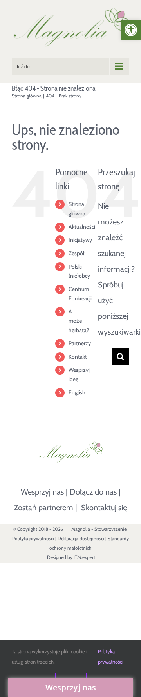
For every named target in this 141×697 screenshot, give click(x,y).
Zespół (76, 253)
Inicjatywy (80, 239)
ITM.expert (84, 557)
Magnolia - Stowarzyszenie (99, 529)
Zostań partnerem (43, 507)
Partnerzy (80, 343)
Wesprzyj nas (42, 492)
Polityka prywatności (33, 538)
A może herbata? (79, 321)
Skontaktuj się (104, 507)
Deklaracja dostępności (81, 538)
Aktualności (82, 226)
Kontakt (78, 356)
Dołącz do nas (93, 492)
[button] (131, 30)
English (77, 392)
